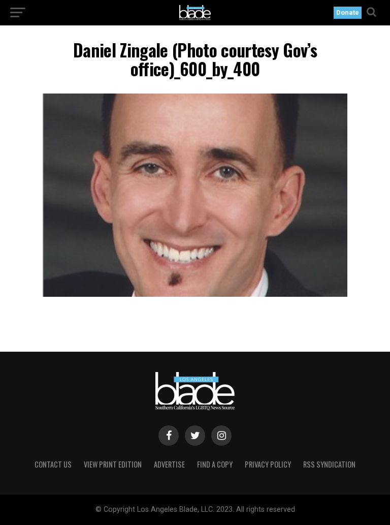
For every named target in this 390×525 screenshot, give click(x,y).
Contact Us (53, 464)
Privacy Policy (268, 464)
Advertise (169, 464)
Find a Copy (215, 464)
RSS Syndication (329, 464)
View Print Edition (113, 464)
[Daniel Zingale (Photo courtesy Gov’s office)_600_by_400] (195, 294)
